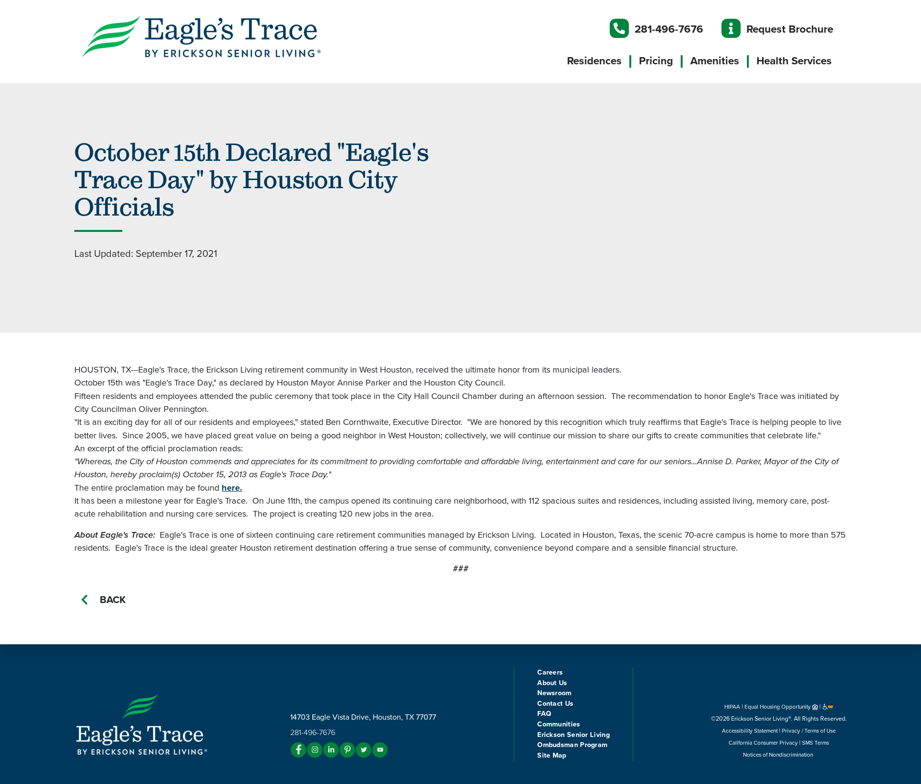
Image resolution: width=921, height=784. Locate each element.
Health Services (794, 61)
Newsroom (554, 693)
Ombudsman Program (572, 745)
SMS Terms (815, 742)
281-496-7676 (669, 29)
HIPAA (732, 706)
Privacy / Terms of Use (809, 730)
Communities (558, 724)
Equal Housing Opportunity (778, 706)
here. (232, 487)
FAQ (544, 714)
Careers (550, 672)
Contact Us (555, 704)
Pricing (656, 61)
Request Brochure (789, 29)
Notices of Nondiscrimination (779, 754)
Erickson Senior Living (573, 735)
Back (113, 600)
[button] (221, 36)
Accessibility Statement (750, 730)
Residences (594, 61)
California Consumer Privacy (763, 742)
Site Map (551, 755)
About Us (552, 683)
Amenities (714, 61)
